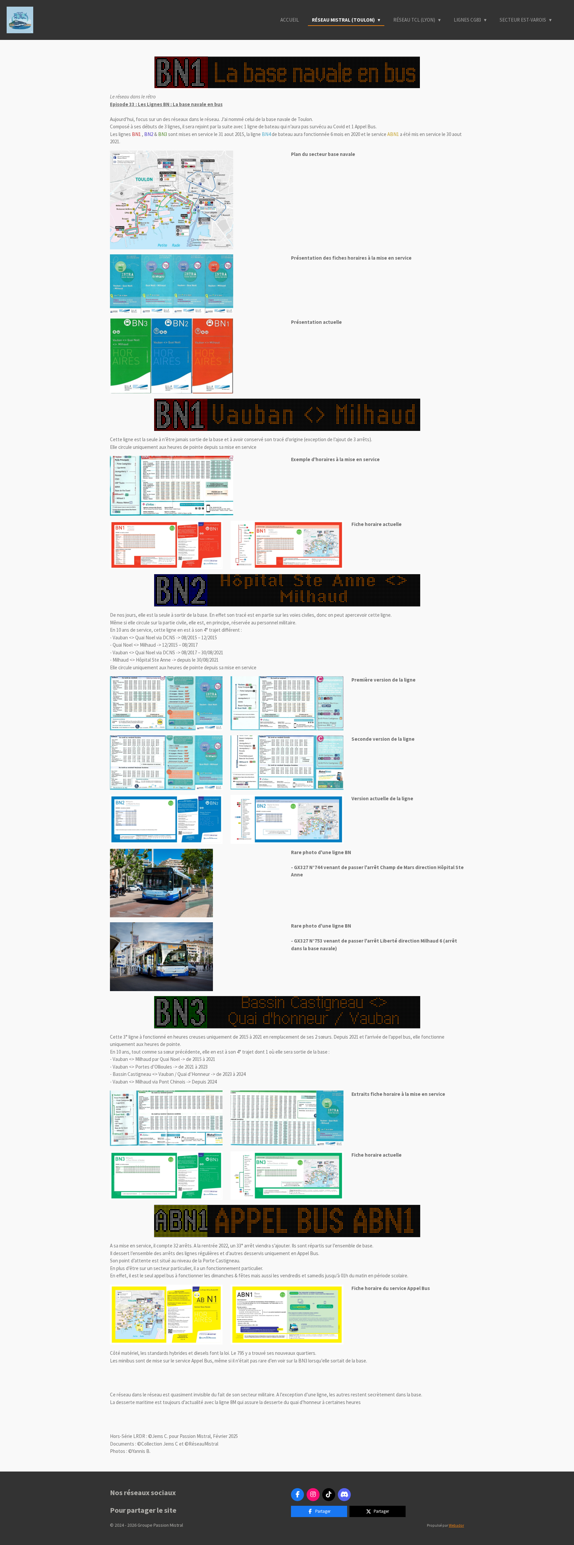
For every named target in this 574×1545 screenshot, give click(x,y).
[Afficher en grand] (171, 200)
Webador (456, 1525)
